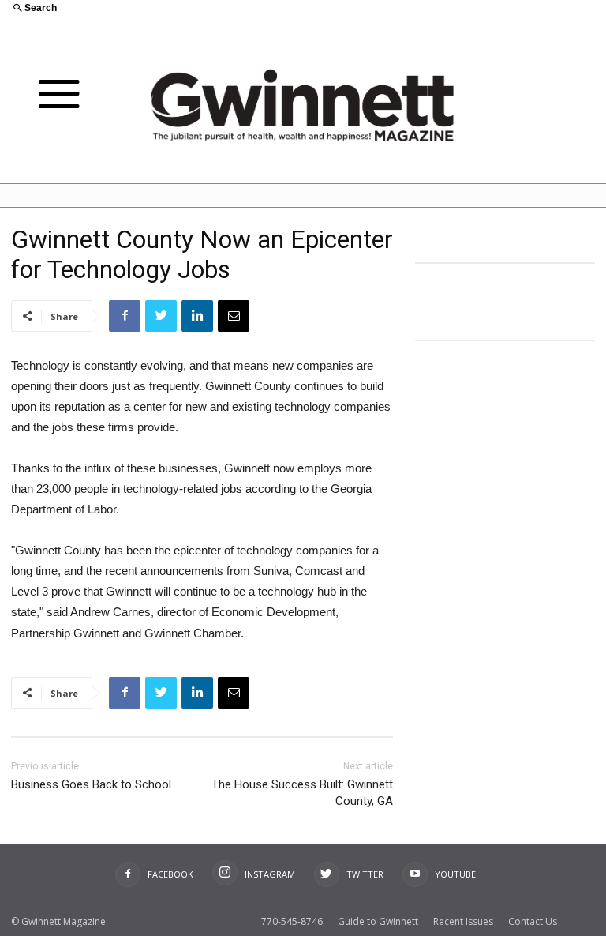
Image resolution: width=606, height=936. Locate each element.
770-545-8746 (292, 921)
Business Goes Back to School (91, 784)
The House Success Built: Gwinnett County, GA (302, 792)
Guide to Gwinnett (378, 921)
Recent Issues (463, 921)
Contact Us (532, 921)
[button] (151, 9)
